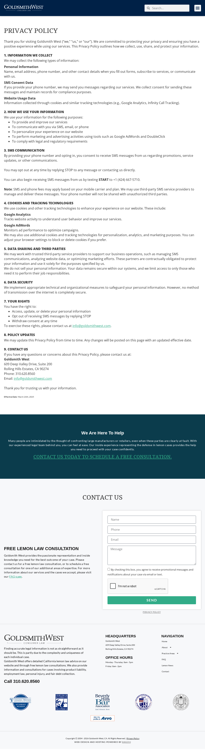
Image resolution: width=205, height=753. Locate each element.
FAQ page (15, 576)
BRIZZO (126, 742)
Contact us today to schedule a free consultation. (102, 457)
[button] (197, 8)
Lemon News (167, 665)
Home (164, 641)
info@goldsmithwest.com (91, 326)
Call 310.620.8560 (22, 681)
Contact (165, 671)
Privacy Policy (152, 611)
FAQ (164, 659)
